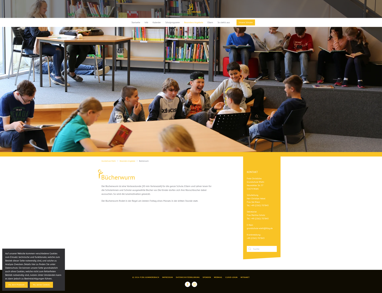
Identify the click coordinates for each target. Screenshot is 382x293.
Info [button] (146, 22)
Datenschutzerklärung (188, 277)
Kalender (157, 22)
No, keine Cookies (41, 284)
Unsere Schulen (246, 22)
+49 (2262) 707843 (260, 205)
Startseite (135, 22)
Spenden (207, 277)
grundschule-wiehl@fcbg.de (260, 228)
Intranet (245, 277)
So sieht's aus (224, 22)
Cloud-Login (231, 277)
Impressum (167, 277)
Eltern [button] (210, 22)
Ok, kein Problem (16, 284)
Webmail (218, 277)
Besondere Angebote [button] (193, 22)
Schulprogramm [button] (172, 22)
